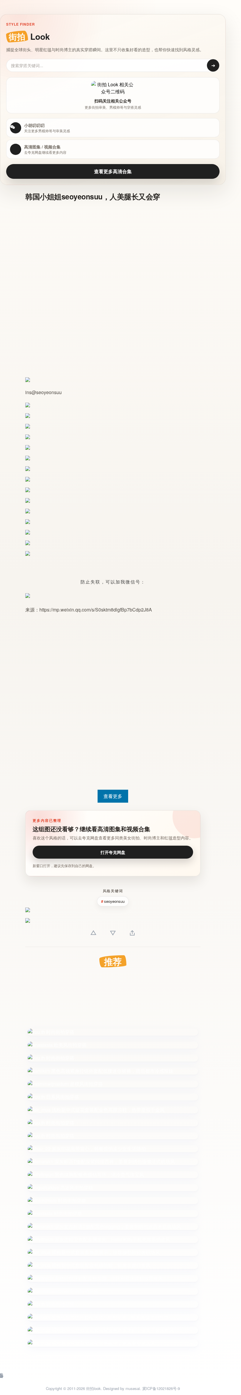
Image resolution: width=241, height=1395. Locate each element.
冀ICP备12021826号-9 (161, 1388)
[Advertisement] (112, 249)
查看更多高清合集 (113, 171)
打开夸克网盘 (113, 852)
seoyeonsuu (49, 392)
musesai (132, 1388)
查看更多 (112, 796)
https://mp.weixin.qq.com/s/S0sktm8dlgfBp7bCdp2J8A (95, 609)
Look (29, 36)
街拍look (93, 1388)
